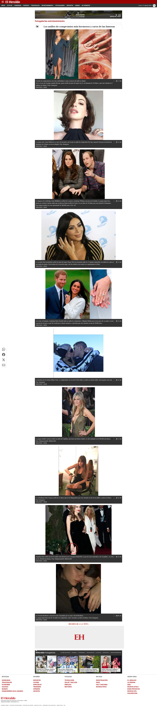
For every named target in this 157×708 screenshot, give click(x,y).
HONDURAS (81, 652)
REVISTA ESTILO (133, 687)
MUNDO (74, 652)
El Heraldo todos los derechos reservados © (14, 700)
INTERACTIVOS (101, 687)
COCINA (36, 682)
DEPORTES (106, 652)
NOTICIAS (5, 676)
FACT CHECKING (101, 685)
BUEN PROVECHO (133, 689)
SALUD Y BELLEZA (71, 682)
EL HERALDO (131, 680)
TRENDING (37, 687)
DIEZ (129, 685)
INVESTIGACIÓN (102, 680)
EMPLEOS (68, 685)
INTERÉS (36, 676)
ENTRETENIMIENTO (115, 652)
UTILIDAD (68, 676)
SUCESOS (98, 652)
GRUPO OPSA (132, 676)
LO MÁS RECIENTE (65, 652)
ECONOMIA (6, 685)
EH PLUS (99, 676)
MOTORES (68, 687)
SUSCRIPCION (132, 693)
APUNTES (36, 691)
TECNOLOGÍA (69, 680)
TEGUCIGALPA (90, 652)
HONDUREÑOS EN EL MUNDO (12, 691)
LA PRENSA (131, 682)
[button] (3, 349)
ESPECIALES (37, 685)
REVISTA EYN (131, 691)
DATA (98, 682)
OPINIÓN (36, 689)
